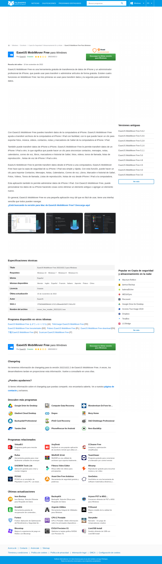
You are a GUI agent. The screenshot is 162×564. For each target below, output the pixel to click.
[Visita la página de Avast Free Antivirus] (101, 50)
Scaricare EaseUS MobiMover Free (54, 332)
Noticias (35, 3)
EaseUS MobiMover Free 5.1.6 (131, 146)
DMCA (92, 553)
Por (21, 57)
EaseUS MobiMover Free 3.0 (130, 175)
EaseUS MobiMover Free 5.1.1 (131, 150)
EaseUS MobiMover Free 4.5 (130, 165)
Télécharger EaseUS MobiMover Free (68, 324)
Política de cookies (39, 553)
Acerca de (12, 548)
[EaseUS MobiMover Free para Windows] (11, 54)
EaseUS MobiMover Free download (96, 328)
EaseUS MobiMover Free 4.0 (130, 170)
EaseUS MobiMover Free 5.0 (130, 155)
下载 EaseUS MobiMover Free (21, 332)
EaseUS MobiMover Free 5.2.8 (131, 141)
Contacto (23, 548)
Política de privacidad (60, 553)
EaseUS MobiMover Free (41, 52)
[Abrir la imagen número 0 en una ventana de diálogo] (26, 223)
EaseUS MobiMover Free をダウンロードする (27, 324)
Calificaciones (49, 3)
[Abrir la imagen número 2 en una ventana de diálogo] (102, 223)
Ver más (136, 181)
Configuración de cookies (109, 553)
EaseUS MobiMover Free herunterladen (25, 328)
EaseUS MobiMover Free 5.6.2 (131, 131)
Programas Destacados (70, 3)
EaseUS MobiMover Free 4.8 (130, 160)
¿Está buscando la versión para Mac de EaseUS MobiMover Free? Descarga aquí (49, 205)
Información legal (79, 553)
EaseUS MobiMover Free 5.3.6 (131, 136)
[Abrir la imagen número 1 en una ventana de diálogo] (64, 223)
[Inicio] (9, 45)
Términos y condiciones (18, 553)
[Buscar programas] (122, 3)
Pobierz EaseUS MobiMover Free (61, 328)
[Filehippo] (17, 3)
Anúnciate (35, 548)
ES (148, 3)
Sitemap (46, 548)
